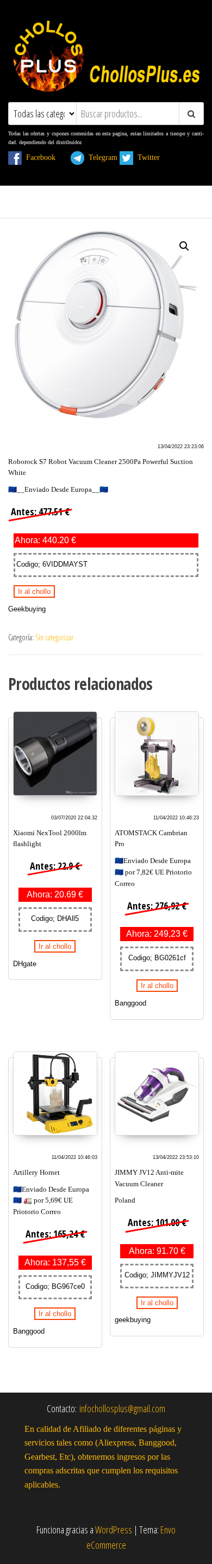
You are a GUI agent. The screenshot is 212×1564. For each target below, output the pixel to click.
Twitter (153, 157)
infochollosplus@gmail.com (122, 1408)
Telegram (100, 157)
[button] (184, 246)
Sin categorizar (54, 637)
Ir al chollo (34, 591)
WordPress (113, 1529)
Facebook (45, 157)
